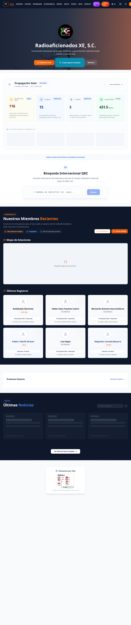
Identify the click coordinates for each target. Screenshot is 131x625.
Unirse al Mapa (121, 231)
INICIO (12, 4)
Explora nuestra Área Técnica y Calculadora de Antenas (65, 157)
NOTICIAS (28, 4)
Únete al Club (45, 62)
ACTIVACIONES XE (49, 4)
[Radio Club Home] (5, 4)
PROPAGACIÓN (37, 4)
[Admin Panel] (126, 4)
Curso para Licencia (71, 62)
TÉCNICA (73, 4)
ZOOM (80, 4)
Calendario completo (116, 379)
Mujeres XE (96, 4)
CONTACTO (87, 4)
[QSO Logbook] (120, 4)
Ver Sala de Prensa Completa (64, 451)
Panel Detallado (114, 84)
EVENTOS (59, 4)
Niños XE (106, 4)
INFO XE (66, 4)
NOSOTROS (19, 4)
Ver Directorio (103, 231)
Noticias (91, 62)
